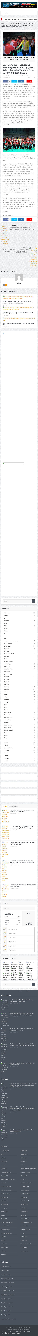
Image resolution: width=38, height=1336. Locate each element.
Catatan (6, 638)
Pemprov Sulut (8, 717)
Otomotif (6, 710)
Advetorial (7, 613)
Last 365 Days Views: (7, 1295)
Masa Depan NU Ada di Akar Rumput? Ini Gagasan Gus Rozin (22, 1130)
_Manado (6, 758)
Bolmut (6, 631)
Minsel (6, 692)
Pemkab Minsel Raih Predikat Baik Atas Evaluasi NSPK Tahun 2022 (22, 810)
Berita (5, 623)
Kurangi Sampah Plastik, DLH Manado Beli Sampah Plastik (23, 885)
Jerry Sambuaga (8, 661)
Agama (6, 615)
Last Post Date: (5, 1319)
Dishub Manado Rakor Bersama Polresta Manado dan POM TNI (22, 843)
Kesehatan (7, 666)
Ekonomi (6, 648)
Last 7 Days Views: (6, 1287)
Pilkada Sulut (7, 727)
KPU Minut (7, 676)
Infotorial (6, 656)
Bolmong (6, 628)
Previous (14, 225)
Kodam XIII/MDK (8, 669)
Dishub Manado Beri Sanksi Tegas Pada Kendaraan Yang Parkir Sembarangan (22, 827)
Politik (6, 735)
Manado (6, 687)
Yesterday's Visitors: (7, 1282)
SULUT (6, 743)
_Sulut (6, 760)
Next (24, 247)
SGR (5, 740)
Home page (5, 1332)
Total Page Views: (6, 1307)
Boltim (6, 636)
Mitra (5, 697)
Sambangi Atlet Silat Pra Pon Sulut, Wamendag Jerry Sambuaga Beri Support (23, 228)
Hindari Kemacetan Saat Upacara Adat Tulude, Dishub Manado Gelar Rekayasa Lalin (22, 862)
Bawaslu (6, 620)
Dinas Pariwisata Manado (11, 641)
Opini (5, 704)
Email (34, 77)
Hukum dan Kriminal (9, 654)
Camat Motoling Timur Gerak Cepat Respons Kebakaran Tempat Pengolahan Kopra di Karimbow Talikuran (23, 1085)
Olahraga (29, 76)
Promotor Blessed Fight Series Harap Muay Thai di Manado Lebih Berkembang (18, 313)
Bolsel (5, 633)
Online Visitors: (5, 1266)
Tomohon (7, 753)
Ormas (6, 707)
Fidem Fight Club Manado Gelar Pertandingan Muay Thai (18, 324)
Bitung (6, 626)
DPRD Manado (8, 643)
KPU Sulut (7, 679)
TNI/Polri (6, 750)
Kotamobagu (7, 671)
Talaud (6, 745)
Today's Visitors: (6, 1274)
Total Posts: (4, 1311)
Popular (5, 806)
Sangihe (6, 738)
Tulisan (6, 755)
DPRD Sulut (7, 646)
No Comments (6, 77)
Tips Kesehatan (8, 748)
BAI (5, 618)
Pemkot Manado (8, 715)
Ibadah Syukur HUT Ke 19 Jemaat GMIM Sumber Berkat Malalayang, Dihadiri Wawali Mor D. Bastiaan (15, 251)
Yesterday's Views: (6, 1278)
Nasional (6, 699)
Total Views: (4, 1299)
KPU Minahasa (8, 674)
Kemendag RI (7, 664)
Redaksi (10, 76)
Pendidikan (7, 720)
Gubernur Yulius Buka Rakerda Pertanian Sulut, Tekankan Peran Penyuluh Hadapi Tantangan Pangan (22, 1108)
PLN (5, 732)
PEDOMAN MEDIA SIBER (23, 1332)
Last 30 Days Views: (7, 1291)
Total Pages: (4, 1315)
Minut (6, 694)
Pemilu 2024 (7, 712)
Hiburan (6, 651)
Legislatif (6, 682)
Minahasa (6, 689)
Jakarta (6, 659)
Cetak (28, 77)
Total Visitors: (5, 1303)
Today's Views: (5, 1270)
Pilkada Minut (8, 725)
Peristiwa (6, 722)
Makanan (6, 684)
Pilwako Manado (8, 730)
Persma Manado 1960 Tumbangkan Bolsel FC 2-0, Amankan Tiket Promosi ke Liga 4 (17, 302)
